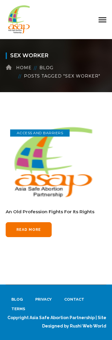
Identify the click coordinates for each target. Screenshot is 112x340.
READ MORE (28, 230)
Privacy (43, 299)
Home (24, 67)
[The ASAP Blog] (19, 19)
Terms (18, 309)
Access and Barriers (40, 133)
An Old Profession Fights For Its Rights (50, 211)
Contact (74, 299)
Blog (46, 67)
